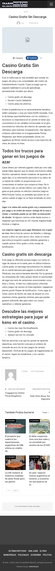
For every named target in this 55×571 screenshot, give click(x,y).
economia (10, 421)
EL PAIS (43, 551)
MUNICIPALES (10, 555)
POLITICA (47, 555)
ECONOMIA (36, 555)
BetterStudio (34, 567)
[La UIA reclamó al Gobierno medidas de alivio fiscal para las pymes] (15, 462)
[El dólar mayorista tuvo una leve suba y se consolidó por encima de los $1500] (39, 426)
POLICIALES (23, 555)
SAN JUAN (33, 551)
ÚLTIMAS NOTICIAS (17, 551)
